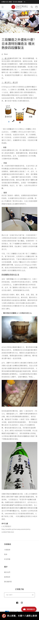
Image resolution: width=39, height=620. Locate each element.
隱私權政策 (8, 582)
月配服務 (7, 550)
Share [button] (6, 54)
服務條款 (7, 577)
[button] (2, 7)
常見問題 (7, 559)
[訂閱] (32, 594)
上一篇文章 (6, 58)
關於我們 (7, 572)
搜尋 (5, 554)
